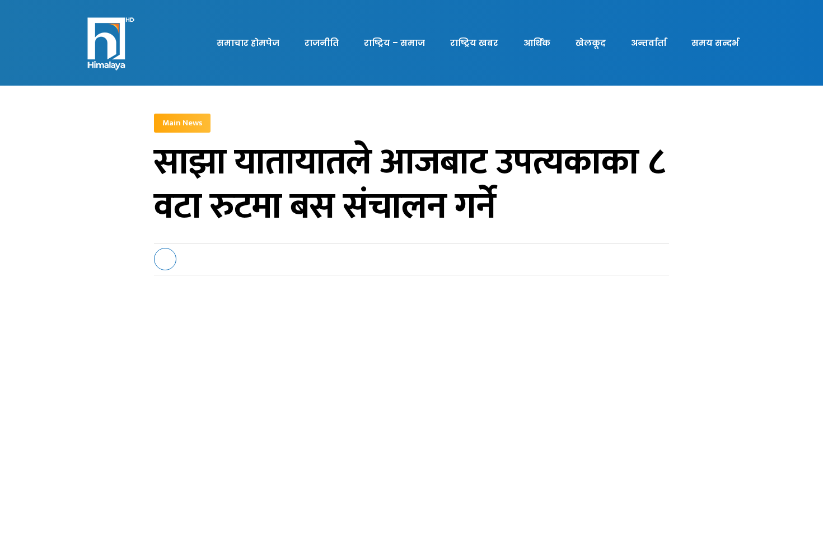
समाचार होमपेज (248, 43)
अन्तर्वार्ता (648, 43)
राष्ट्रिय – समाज (394, 43)
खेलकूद (591, 43)
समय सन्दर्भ (714, 43)
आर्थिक (536, 43)
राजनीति (322, 43)
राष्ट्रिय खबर (474, 43)
